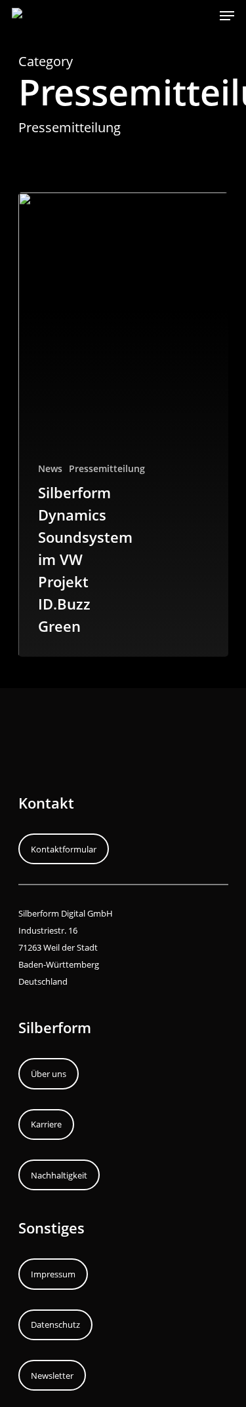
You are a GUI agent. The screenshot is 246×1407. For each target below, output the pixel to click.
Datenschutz (55, 1324)
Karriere (46, 1124)
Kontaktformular (63, 849)
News (50, 468)
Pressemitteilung (107, 468)
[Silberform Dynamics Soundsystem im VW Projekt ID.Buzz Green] (123, 424)
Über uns (48, 1074)
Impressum (53, 1274)
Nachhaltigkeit (59, 1175)
